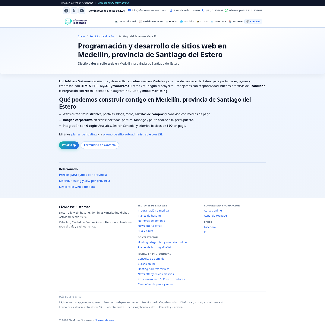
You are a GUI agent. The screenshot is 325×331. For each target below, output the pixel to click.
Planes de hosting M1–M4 (154, 247)
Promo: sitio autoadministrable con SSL (81, 307)
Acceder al (113, 3)
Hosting (171, 21)
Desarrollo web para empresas (121, 302)
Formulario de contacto (100, 145)
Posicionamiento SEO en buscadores (161, 279)
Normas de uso (104, 320)
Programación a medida (153, 210)
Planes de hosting (149, 215)
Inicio (81, 36)
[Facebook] (66, 10)
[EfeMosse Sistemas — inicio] (75, 21)
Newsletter (218, 21)
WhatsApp (69, 145)
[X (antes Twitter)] (74, 10)
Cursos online (147, 264)
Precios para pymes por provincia (83, 175)
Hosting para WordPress (153, 269)
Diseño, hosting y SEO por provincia (84, 181)
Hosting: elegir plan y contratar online (162, 242)
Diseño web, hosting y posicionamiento (202, 302)
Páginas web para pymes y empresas (79, 302)
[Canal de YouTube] (81, 10)
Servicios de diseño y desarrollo (159, 302)
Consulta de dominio (151, 258)
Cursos (202, 21)
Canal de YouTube (215, 215)
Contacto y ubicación (171, 307)
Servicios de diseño (102, 36)
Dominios (187, 21)
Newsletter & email (150, 225)
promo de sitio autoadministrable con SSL (132, 134)
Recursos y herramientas (141, 307)
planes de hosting (84, 134)
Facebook (210, 227)
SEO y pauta (145, 231)
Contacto (253, 21)
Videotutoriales (115, 307)
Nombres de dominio (151, 220)
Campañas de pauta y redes (155, 284)
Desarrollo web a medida (77, 187)
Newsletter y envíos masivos (156, 274)
